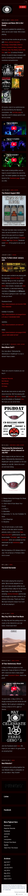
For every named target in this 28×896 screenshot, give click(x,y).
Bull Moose (5, 381)
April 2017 (7, 862)
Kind (23, 286)
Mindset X (12, 396)
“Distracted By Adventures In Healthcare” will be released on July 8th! (13, 450)
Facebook (7, 810)
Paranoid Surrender (9, 567)
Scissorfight (13, 45)
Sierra (3, 286)
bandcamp (16, 542)
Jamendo (7, 834)
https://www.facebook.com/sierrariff (12, 325)
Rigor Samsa (14, 240)
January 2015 (8, 868)
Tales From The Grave (11, 848)
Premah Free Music (10, 842)
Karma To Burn (15, 278)
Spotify (6, 845)
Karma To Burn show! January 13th (13, 259)
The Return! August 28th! (11, 193)
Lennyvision (7, 839)
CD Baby (4, 386)
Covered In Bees (12, 47)
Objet (9, 52)
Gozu (6, 42)
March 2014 (7, 879)
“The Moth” (13, 537)
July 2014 (7, 870)
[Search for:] (26, 2)
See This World (13, 50)
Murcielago (5, 45)
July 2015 (7, 865)
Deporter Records (7, 378)
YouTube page (16, 112)
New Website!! (7, 763)
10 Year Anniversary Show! (11, 663)
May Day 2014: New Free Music (13, 616)
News (12, 20)
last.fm (6, 837)
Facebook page (14, 178)
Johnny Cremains (14, 42)
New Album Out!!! (8, 347)
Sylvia (3, 396)
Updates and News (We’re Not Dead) (12, 24)
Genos (19, 396)
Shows (16, 20)
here (7, 243)
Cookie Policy (8, 889)
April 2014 (7, 876)
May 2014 (7, 873)
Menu (23, 7)
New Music (14, 344)
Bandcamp (5, 384)
